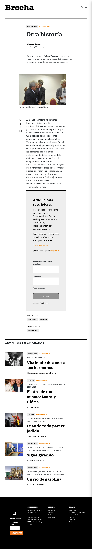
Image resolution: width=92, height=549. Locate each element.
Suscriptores (33, 330)
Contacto (72, 519)
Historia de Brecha (75, 515)
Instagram (51, 515)
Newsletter (52, 517)
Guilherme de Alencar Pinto (41, 373)
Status (71, 522)
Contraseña (37, 276)
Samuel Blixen (34, 44)
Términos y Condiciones (77, 512)
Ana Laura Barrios (36, 436)
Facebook (51, 510)
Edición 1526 (32, 27)
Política (43, 320)
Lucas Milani (33, 407)
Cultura (31, 380)
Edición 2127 (32, 354)
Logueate (54, 250)
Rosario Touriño (35, 460)
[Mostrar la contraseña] (55, 281)
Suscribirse (72, 510)
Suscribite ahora (40, 245)
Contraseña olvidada (41, 303)
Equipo (71, 517)
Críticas (31, 414)
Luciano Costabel (35, 484)
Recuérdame (40, 288)
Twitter (50, 512)
